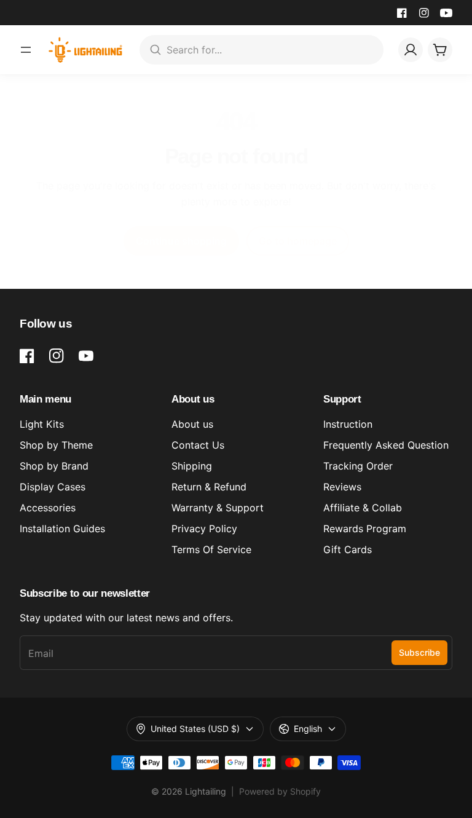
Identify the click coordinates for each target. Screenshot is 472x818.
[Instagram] (424, 13)
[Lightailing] (86, 49)
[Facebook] (402, 13)
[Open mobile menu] (26, 50)
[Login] (410, 49)
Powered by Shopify (280, 791)
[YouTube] (446, 13)
